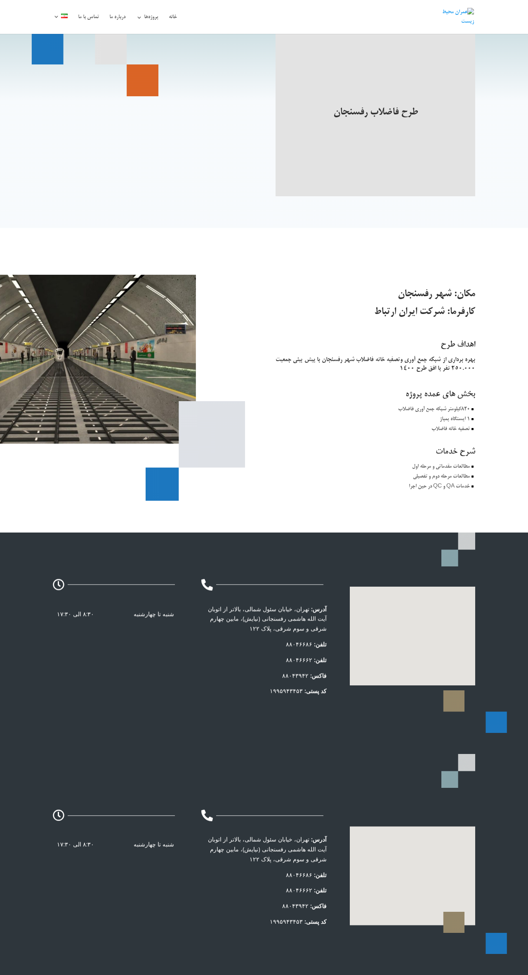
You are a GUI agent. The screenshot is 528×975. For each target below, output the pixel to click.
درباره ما (117, 17)
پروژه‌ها (151, 17)
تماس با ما (88, 17)
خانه (173, 17)
